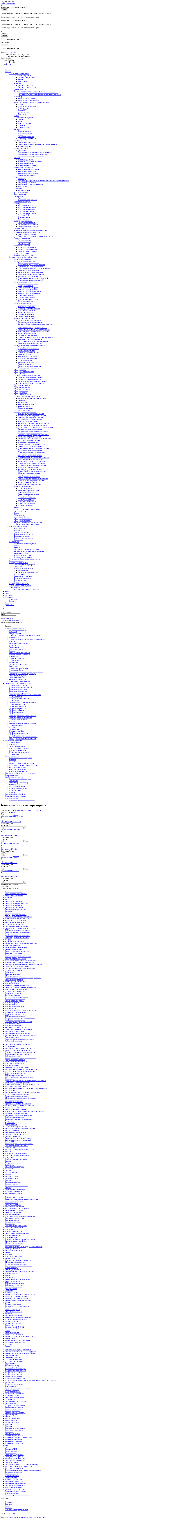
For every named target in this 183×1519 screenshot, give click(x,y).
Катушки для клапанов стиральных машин (33, 423)
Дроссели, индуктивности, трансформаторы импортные (38, 93)
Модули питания (20, 89)
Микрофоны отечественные (15, 991)
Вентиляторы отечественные (28, 100)
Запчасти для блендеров (22, 259)
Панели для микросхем (26, 175)
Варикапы (17, 83)
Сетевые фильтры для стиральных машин (33, 431)
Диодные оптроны (24, 131)
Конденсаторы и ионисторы (24, 177)
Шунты (16, 582)
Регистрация (10, 4)
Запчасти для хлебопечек (23, 486)
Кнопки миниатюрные (13, 1193)
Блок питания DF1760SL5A (11, 822)
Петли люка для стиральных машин (31, 480)
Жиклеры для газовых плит (28, 356)
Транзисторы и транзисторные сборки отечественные (37, 144)
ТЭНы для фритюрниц (22, 389)
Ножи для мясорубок (25, 295)
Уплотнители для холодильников (30, 339)
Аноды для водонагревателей (28, 263)
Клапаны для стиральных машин (30, 456)
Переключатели (23, 127)
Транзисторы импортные (27, 142)
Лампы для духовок (25, 364)
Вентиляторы (18, 97)
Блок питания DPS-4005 (9, 835)
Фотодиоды (22, 114)
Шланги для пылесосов (26, 310)
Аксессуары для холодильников (29, 320)
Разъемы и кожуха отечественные (30, 161)
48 (12, 812)
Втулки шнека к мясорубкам (28, 284)
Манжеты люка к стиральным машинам (32, 425)
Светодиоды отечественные (28, 226)
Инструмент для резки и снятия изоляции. (29, 551)
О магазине (9, 597)
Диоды (20, 104)
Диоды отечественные (13, 1136)
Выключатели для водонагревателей (31, 274)
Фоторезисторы (23, 219)
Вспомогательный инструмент (25, 544)
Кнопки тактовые (11, 1203)
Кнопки (21, 121)
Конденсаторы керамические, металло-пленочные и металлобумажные (43, 181)
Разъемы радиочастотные (27, 165)
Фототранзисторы (24, 146)
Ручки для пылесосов (25, 312)
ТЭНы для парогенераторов (24, 372)
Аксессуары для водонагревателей (30, 272)
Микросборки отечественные (28, 169)
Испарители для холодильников (29, 326)
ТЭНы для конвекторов (22, 521)
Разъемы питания (11, 1321)
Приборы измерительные (18, 563)
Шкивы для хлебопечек (26, 503)
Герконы (21, 119)
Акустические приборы (22, 76)
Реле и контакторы (24, 123)
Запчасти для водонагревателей (25, 261)
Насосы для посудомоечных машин (30, 379)
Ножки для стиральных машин (29, 477)
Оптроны (17, 129)
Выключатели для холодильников (30, 322)
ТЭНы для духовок (25, 354)
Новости (12, 601)
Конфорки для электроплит (28, 362)
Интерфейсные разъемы (13, 1315)
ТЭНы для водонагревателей (28, 270)
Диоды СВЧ (22, 110)
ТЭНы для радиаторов (22, 385)
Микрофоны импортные (14, 970)
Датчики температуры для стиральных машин (34, 438)
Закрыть (4, 9)
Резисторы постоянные (26, 211)
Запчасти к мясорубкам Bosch (28, 289)
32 (10, 812)
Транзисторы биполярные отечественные (20, 1239)
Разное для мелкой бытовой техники (27, 524)
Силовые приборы (20, 228)
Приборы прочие (20, 580)
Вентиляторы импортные (27, 98)
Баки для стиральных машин (28, 421)
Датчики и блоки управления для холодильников (35, 324)
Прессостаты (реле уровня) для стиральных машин (36, 427)
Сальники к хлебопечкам (27, 498)
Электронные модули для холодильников (33, 341)
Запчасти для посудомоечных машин (27, 375)
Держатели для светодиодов (28, 225)
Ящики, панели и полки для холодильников (34, 330)
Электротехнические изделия (20, 586)
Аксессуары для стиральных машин (31, 414)
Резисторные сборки (25, 205)
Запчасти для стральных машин (25, 412)
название (20, 810)
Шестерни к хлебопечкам (27, 502)
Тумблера (21, 125)
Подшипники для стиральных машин (31, 463)
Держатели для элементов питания (26, 589)
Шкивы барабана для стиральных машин (32, 471)
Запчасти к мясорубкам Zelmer (29, 293)
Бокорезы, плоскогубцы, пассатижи (26, 549)
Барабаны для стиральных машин (30, 433)
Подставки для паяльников (23, 538)
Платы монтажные (24, 242)
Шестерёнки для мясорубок (28, 299)
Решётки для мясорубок (26, 297)
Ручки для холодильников (27, 333)
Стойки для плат (24, 244)
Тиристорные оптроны (26, 137)
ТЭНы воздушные (20, 511)
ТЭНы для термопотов (22, 387)
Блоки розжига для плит (26, 351)
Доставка (8, 595)
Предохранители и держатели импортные (33, 154)
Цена (15, 810)
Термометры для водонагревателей (30, 280)
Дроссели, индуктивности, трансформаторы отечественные (39, 95)
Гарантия (8, 1508)
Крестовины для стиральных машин (31, 459)
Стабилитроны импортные (15, 1117)
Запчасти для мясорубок (22, 282)
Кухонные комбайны (21, 517)
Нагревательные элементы (23, 534)
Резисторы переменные (26, 209)
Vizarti (12, 1513)
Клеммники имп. (24, 190)
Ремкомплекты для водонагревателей (31, 265)
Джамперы (9, 1313)
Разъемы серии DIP (12, 1422)
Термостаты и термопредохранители (31, 156)
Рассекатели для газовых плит (29, 368)
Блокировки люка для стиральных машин (33, 475)
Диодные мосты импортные (15, 1060)
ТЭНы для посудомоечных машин (30, 377)
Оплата (7, 593)
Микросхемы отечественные (28, 173)
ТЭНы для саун (19, 374)
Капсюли (21, 79)
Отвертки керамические (22, 555)
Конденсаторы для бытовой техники (27, 509)
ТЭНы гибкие (19, 515)
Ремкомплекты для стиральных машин (32, 465)
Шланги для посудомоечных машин (31, 383)
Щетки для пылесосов (26, 314)
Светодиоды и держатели (23, 221)
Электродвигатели (16, 561)
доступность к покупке (32, 810)
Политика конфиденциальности (16, 1510)
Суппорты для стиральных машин (30, 446)
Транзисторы (18, 140)
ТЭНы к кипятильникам (22, 395)
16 (8, 812)
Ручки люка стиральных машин (29, 437)
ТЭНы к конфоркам (25, 360)
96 (14, 812)
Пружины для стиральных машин (30, 450)
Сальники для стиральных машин (30, 429)
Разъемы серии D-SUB (13, 1323)
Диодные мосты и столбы (27, 106)
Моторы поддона (24, 406)
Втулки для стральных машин (28, 482)
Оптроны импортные (25, 133)
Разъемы (17, 158)
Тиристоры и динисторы (27, 234)
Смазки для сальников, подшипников (31, 444)
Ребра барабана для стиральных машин (32, 452)
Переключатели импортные (15, 1190)
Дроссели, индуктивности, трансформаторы (30, 91)
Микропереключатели (26, 404)
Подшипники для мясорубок (28, 288)
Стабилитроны (23, 112)
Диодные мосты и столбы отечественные (20, 1048)
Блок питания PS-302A (9, 849)
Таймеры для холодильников (28, 335)
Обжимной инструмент (22, 553)
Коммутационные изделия (23, 118)
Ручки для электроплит (26, 347)
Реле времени (10, 1229)
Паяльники (18, 530)
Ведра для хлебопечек (26, 488)
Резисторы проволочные (27, 207)
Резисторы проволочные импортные (18, 1437)
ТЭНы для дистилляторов (23, 519)
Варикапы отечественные (27, 87)
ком (6, 1445)
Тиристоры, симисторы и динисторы (27, 232)
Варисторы (22, 150)
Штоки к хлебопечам (25, 505)
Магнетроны (22, 402)
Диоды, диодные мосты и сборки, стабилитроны (31, 102)
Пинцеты (17, 547)
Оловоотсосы (18, 540)
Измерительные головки (22, 578)
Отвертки (17, 545)
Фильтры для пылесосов (26, 307)
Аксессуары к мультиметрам (28, 572)
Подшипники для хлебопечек (28, 494)
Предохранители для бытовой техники (28, 523)
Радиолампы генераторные (27, 200)
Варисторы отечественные (14, 1014)
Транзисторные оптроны (27, 139)
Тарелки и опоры (24, 410)
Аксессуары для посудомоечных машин (32, 381)
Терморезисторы (24, 217)
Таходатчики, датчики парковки (29, 454)
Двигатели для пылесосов (27, 305)
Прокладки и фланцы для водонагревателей (34, 268)
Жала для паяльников (21, 532)
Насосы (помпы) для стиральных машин (32, 461)
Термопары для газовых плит (28, 353)
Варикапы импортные (26, 85)
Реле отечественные (12, 1245)
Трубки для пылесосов (26, 316)
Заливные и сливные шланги (28, 442)
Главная (8, 70)
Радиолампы (18, 196)
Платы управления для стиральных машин (33, 448)
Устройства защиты (21, 148)
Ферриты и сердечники (22, 253)
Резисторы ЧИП (23, 215)
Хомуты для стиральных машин (29, 467)
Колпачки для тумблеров (14, 1367)
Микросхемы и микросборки (24, 167)
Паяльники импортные (22, 536)
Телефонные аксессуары (22, 202)
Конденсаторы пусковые (27, 182)
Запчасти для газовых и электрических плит (30, 345)
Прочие (20, 135)
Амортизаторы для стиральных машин (32, 416)
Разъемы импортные (25, 163)
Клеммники (18, 188)
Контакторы (9, 1169)
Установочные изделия (22, 238)
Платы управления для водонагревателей (33, 278)
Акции (7, 591)
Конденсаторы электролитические (30, 184)
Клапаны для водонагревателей (29, 276)
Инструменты (14, 542)
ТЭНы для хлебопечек (26, 500)
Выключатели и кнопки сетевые (29, 484)
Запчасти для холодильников (24, 318)
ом (6, 1447)
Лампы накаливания (21, 192)
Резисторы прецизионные (27, 213)
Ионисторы (22, 179)
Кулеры (16, 513)
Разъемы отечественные (13, 1308)
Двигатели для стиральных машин (30, 417)
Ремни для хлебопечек (26, 496)
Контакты (8, 603)
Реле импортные (11, 1237)
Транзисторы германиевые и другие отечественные (23, 1247)
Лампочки (21, 400)
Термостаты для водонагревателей (30, 267)
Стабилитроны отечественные (16, 1159)
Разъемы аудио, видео (25, 160)
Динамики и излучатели (26, 77)
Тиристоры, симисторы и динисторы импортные (35, 236)
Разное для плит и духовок (27, 358)
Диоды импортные (12, 1130)
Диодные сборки (24, 108)
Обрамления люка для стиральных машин (33, 479)
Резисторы (17, 204)
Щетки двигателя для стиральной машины (33, 458)
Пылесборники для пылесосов (29, 309)
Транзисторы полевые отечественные (18, 1260)
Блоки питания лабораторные (24, 565)
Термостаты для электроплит (28, 349)
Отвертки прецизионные (23, 557)
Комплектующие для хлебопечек (30, 490)
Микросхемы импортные (27, 171)
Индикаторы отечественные (28, 249)
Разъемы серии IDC (12, 1329)
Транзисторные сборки (13, 1231)
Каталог (8, 72)
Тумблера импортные (13, 1214)
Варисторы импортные (13, 993)
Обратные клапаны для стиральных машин (33, 435)
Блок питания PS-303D (9, 876)
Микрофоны (22, 81)
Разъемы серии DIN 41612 (14, 1327)
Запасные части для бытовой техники (23, 257)
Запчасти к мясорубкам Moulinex (30, 291)
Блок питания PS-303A (9, 863)
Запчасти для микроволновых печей (27, 396)
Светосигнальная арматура (27, 251)
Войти (3, 4)
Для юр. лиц (9, 605)
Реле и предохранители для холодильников (33, 331)
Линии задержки (20, 194)
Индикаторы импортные (27, 247)
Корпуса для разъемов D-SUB (16, 1319)
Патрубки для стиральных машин (30, 419)
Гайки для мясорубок (25, 286)
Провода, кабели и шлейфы (19, 584)
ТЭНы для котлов (20, 370)
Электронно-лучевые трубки (24, 255)
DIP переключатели (12, 1365)
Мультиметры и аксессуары (23, 568)
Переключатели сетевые (14, 1210)
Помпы (16, 507)
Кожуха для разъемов (12, 1411)
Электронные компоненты (19, 74)
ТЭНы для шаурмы (20, 393)
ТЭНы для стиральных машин (29, 473)
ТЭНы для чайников (21, 391)
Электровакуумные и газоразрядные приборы (30, 230)
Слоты (7, 1331)
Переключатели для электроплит (30, 366)
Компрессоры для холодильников (30, 343)
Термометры (18, 566)
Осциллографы (19, 574)
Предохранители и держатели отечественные (34, 152)
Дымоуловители (19, 528)
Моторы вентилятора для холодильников (32, 328)
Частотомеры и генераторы (23, 576)
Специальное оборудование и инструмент (24, 559)
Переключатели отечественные (16, 1186)
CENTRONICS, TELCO (13, 1312)
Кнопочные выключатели (14, 1207)
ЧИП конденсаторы (25, 186)
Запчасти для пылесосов (22, 303)
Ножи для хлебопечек (26, 492)
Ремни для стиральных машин (29, 440)
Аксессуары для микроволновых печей (32, 398)
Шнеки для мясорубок (26, 301)
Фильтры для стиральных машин (30, 469)
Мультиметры (23, 570)
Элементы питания (16, 587)
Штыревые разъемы (12, 1333)
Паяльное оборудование (18, 526)
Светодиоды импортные (26, 223)
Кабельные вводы (24, 240)
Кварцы (16, 116)
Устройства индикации (22, 246)
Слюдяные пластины (25, 408)
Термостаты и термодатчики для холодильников (35, 337)
